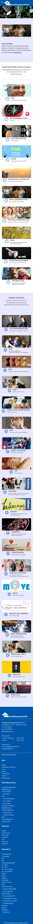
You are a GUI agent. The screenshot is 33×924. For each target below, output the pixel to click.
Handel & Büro (8, 812)
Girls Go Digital (18, 451)
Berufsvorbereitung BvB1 (8, 863)
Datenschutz (5, 843)
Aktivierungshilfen (19, 328)
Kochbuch (6, 856)
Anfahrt (4, 831)
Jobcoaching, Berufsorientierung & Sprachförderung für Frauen (18, 494)
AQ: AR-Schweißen (9, 798)
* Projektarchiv (6, 912)
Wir (3, 760)
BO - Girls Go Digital (7, 869)
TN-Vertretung (5, 773)
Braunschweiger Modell (10, 889)
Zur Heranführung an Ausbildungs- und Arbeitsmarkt (19, 575)
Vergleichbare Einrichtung (8, 767)
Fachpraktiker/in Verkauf (10, 901)
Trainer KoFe (18, 281)
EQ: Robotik (7, 803)
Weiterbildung (9, 783)
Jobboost (15, 532)
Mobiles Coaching (18, 573)
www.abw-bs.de (6, 744)
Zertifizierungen (6, 778)
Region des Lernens (18, 613)
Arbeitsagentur (17, 52)
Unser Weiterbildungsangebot (16, 67)
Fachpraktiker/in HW (9, 896)
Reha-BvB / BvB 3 (18, 654)
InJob (13, 159)
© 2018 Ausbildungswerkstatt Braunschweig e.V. (16, 923)
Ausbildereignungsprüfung (8, 787)
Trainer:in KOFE (6, 821)
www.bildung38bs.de (7, 748)
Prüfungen (6, 794)
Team (3, 769)
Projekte (6, 849)
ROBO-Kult (15, 695)
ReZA (12, 240)
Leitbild (4, 765)
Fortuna (12, 491)
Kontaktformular (6, 833)
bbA (10, 369)
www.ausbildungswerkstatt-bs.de (10, 746)
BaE (10, 349)
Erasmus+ (4, 775)
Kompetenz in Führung (18, 179)
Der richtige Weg (8, 891)
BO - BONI (5, 865)
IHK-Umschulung (18, 138)
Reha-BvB (4, 905)
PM (16, 471)
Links (3, 839)
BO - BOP (4, 867)
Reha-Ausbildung (19, 634)
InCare (13, 512)
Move (15, 593)
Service (5, 826)
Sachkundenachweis (18, 261)
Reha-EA (16, 674)
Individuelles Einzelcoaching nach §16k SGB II (18, 514)
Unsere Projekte (16, 298)
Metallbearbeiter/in (9, 903)
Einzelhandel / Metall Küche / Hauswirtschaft (17, 636)
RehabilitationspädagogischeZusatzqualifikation (18, 243)
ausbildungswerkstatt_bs (10, 754)
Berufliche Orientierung (18, 410)
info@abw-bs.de (8, 731)
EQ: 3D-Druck (7, 801)
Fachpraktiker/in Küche (10, 898)
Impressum (5, 841)
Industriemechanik (9, 815)
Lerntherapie (18, 552)
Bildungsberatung (18, 118)
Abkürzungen (5, 835)
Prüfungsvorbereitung (19, 220)
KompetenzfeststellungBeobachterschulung (18, 283)
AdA (12, 98)
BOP (11, 430)
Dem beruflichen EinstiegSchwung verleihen (18, 534)
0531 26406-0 (8, 727)
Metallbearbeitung (19, 199)
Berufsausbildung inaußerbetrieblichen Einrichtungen (19, 351)
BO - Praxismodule (7, 871)
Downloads (5, 837)
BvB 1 (15, 390)
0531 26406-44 (8, 729)
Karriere (4, 771)
